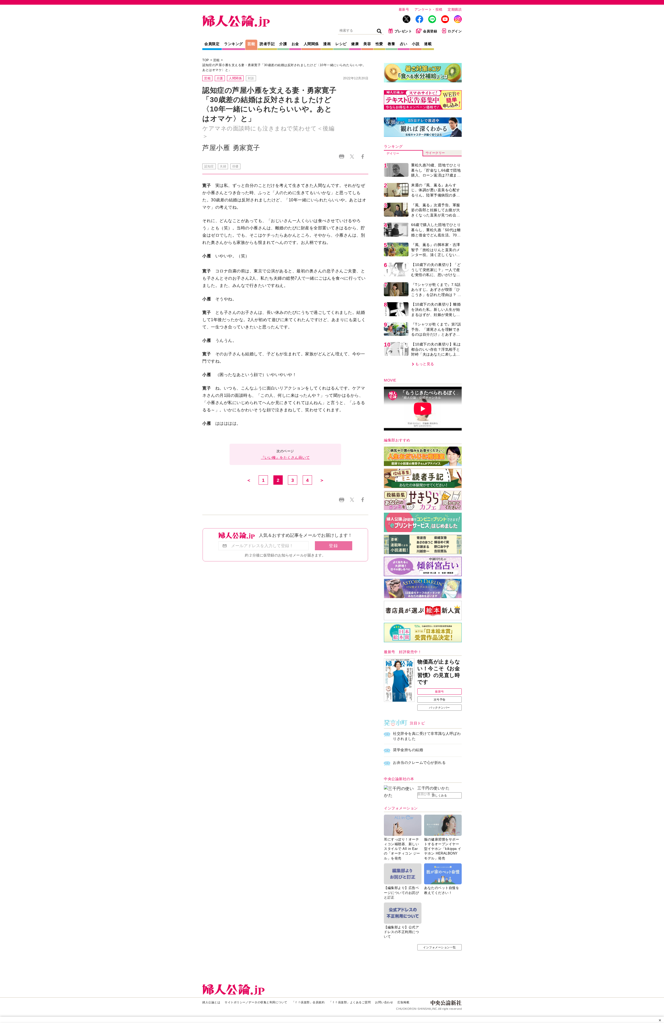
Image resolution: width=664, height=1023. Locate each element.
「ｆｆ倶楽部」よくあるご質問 (350, 1002)
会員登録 (430, 31)
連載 (428, 44)
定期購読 (455, 9)
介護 (283, 44)
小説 (415, 44)
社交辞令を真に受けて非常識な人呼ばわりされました (427, 736)
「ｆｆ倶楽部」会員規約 (308, 1002)
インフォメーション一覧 (439, 947)
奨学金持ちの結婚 (408, 750)
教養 (391, 44)
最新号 (404, 9)
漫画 (327, 44)
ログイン (455, 31)
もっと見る (424, 364)
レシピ (341, 44)
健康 (355, 44)
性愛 (379, 44)
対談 (251, 78)
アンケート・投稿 (428, 9)
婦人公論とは (211, 1002)
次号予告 (440, 699)
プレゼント (403, 31)
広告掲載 (403, 1002)
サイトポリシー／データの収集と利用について (256, 1002)
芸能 (251, 44)
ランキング (233, 44)
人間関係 (311, 44)
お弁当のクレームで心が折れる (419, 762)
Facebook (362, 156)
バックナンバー (439, 707)
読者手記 (267, 44)
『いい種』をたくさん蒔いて (285, 457)
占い (403, 44)
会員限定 (211, 44)
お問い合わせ (384, 1002)
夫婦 (223, 166)
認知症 (209, 166)
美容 (367, 44)
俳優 (235, 166)
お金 (295, 44)
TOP (205, 60)
